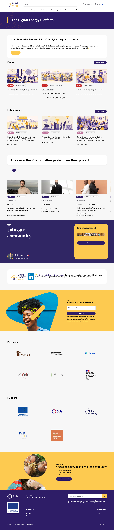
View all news (100, 111)
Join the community (64, 479)
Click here (15, 53)
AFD (98, 513)
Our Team (28, 513)
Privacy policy (29, 524)
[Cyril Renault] (10, 256)
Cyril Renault (19, 255)
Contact (28, 515)
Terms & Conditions (19, 524)
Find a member (91, 243)
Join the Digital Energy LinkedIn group (50, 275)
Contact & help (88, 4)
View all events (100, 62)
